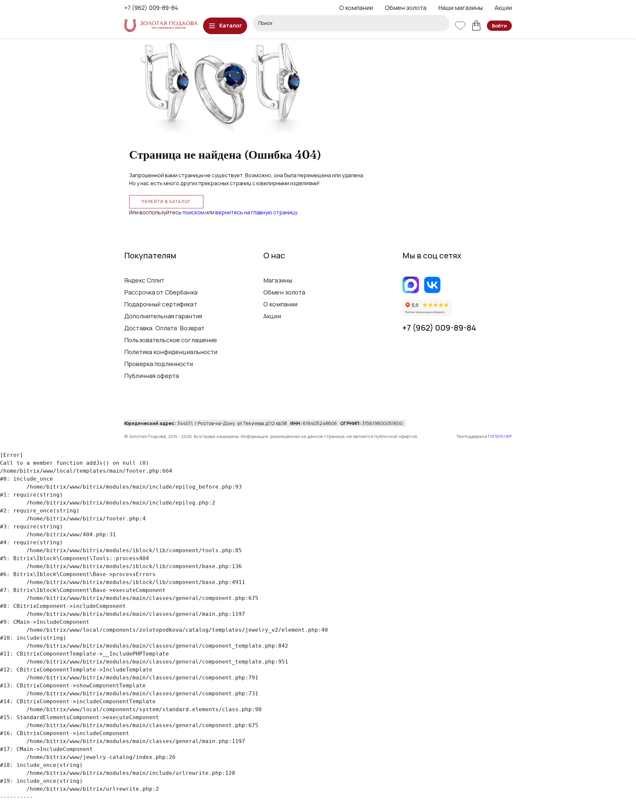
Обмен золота (405, 8)
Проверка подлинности (158, 364)
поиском (193, 212)
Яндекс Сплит (144, 280)
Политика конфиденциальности (171, 352)
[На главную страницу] (160, 25)
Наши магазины (460, 8)
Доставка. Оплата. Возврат (164, 328)
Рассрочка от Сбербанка (160, 292)
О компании (356, 8)
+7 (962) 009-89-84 (151, 8)
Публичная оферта (151, 376)
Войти (499, 26)
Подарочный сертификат (160, 304)
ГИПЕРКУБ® (500, 436)
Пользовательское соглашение (170, 340)
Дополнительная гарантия (163, 316)
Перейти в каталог (166, 201)
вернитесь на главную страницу (256, 212)
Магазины (277, 280)
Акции (503, 8)
